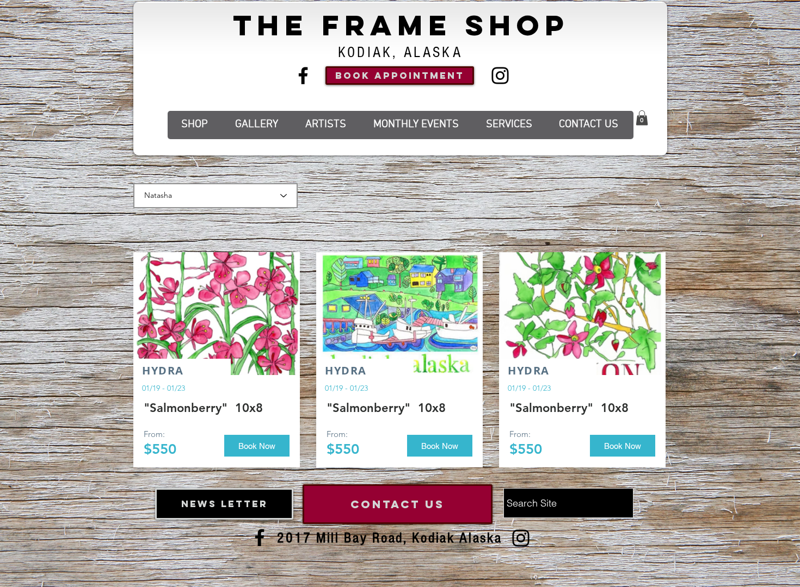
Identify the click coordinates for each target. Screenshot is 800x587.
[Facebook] (303, 75)
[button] (642, 117)
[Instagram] (500, 75)
